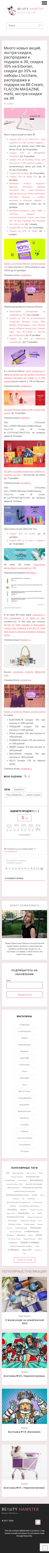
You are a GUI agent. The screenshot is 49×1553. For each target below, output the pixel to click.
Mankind (21, 1235)
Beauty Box (19, 789)
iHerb (24, 1071)
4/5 (39, 1221)
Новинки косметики (32, 1187)
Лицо (21, 1316)
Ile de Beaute (22, 1180)
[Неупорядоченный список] (22, 868)
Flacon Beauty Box (14, 795)
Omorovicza (31, 1173)
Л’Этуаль (24, 1151)
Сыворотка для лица (34, 1217)
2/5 (33, 1213)
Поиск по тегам (24, 1260)
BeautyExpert (24, 1045)
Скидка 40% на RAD (18, 227)
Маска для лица (15, 1232)
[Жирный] (6, 868)
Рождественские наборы (21, 1246)
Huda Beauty (37, 1202)
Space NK (26, 1250)
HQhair (24, 1038)
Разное (27, 1316)
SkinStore (24, 1118)
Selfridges (24, 1078)
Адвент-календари (34, 1184)
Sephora (24, 1131)
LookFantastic (24, 1031)
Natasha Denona (29, 1239)
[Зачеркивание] (15, 868)
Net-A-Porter (24, 1091)
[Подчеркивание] (12, 868)
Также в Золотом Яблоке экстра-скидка (24, 711)
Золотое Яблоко (24, 1138)
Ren (24, 1254)
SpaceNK (24, 1058)
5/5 (7, 1173)
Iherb (39, 1213)
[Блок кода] (28, 868)
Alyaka (34, 1195)
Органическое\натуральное (18, 1202)
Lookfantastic (31, 1231)
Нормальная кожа (15, 1217)
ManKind (24, 1051)
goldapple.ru (26, 275)
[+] (37, 868)
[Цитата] (25, 868)
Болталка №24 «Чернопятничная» (24, 1376)
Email (9, 981)
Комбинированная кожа (17, 1195)
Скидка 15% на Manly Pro (23, 176)
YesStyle (24, 1125)
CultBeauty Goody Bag (27, 1221)
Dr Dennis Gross (14, 1239)
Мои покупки (18, 1173)
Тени (37, 1246)
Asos (24, 1085)
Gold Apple (12, 1221)
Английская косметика (29, 1206)
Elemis (30, 1235)
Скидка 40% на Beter (19, 173)
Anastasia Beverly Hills (15, 1184)
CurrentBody (24, 1144)
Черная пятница (17, 1177)
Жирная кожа (13, 1188)
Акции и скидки (34, 795)
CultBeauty (24, 1025)
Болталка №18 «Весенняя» (24, 1431)
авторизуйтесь (10, 851)
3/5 (23, 1199)
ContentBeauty (24, 1098)
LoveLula (31, 1199)
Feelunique (35, 1228)
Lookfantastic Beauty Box (24, 1191)
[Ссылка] (31, 868)
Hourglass (37, 1250)
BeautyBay (24, 1105)
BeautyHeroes (24, 1111)
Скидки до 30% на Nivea (23, 231)
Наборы (13, 1206)
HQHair (39, 1235)
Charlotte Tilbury (14, 1224)
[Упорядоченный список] (19, 868)
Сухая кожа (29, 1224)
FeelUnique (24, 1065)
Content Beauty (21, 1228)
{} (35, 868)
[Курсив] (9, 868)
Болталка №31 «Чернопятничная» (24, 1487)
